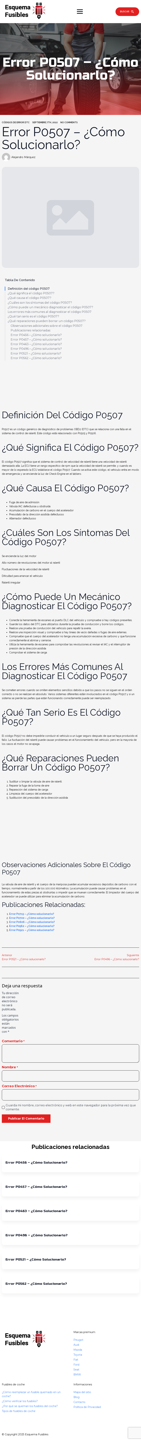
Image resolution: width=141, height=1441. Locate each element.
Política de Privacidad (87, 1407)
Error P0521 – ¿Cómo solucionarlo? (36, 353)
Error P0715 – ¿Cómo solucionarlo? (31, 913)
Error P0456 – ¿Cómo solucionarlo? (36, 335)
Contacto (79, 1402)
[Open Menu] (80, 12)
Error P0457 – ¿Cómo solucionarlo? (36, 339)
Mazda (77, 1349)
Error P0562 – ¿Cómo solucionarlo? (36, 358)
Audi (76, 1344)
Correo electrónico (19, 1086)
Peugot (78, 1339)
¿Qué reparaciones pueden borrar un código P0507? (47, 321)
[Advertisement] (71, 383)
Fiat (75, 1359)
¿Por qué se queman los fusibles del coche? (30, 1406)
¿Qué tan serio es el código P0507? (33, 316)
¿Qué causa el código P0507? (29, 298)
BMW (77, 1374)
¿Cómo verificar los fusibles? (20, 1401)
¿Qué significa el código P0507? (31, 293)
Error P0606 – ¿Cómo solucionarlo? (32, 922)
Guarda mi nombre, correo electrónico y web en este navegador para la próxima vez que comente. (71, 1107)
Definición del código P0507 (29, 288)
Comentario (13, 1041)
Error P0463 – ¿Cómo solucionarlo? (36, 344)
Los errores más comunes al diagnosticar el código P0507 (49, 312)
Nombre (10, 1067)
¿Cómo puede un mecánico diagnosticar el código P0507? (50, 307)
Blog (76, 1397)
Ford (76, 1364)
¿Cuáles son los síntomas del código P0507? (40, 302)
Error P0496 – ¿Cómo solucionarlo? (36, 348)
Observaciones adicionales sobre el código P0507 (46, 326)
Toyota (77, 1354)
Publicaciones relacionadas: (31, 330)
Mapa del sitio (82, 1392)
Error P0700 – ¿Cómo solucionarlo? (32, 917)
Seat (76, 1369)
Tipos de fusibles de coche (18, 1411)
